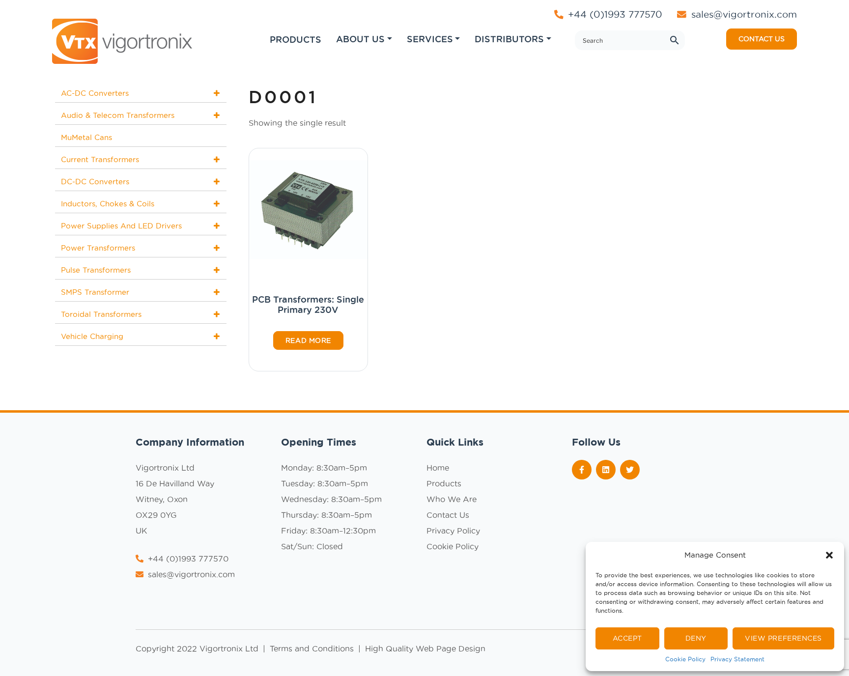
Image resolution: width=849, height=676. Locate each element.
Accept (627, 638)
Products (443, 483)
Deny (696, 638)
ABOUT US (360, 39)
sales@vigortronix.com (744, 14)
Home (437, 467)
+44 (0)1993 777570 (613, 14)
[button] (829, 555)
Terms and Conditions (313, 648)
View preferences (783, 638)
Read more (308, 340)
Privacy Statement (737, 659)
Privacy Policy (453, 530)
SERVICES (430, 39)
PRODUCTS (295, 39)
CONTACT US (761, 39)
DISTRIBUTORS (509, 39)
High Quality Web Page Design (425, 648)
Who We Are (451, 499)
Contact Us (447, 514)
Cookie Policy (685, 659)
